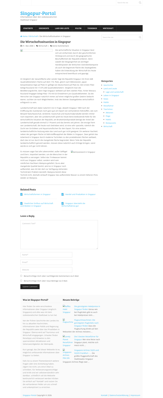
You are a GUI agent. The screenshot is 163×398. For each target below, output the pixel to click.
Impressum (135, 395)
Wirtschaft (108, 28)
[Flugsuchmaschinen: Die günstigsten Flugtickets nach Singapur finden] (68, 323)
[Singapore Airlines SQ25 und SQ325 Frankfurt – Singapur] (68, 354)
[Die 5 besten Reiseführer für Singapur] (68, 341)
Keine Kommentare (60, 46)
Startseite (26, 2)
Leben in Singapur (111, 95)
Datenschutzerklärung (119, 395)
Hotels (108, 119)
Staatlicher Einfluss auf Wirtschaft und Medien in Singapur (36, 204)
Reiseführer (109, 106)
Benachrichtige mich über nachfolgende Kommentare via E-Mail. (51, 276)
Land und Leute (62, 28)
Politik (78, 28)
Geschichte (44, 28)
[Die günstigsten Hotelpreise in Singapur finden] (68, 310)
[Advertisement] (120, 59)
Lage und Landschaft (115, 92)
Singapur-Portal (38, 13)
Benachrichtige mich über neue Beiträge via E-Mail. (46, 281)
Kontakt (104, 395)
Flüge (108, 116)
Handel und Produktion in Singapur (80, 194)
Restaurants (111, 123)
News (106, 99)
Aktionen (109, 112)
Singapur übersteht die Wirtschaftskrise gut (73, 204)
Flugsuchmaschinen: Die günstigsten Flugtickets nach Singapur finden (86, 323)
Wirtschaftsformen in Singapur (37, 194)
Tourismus (92, 28)
